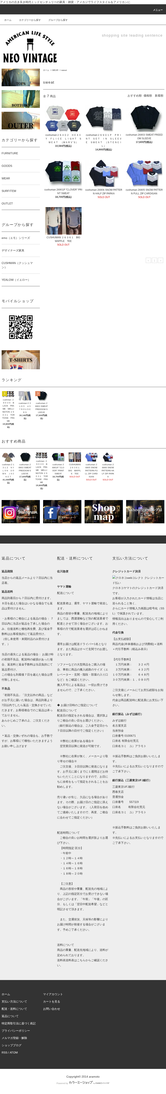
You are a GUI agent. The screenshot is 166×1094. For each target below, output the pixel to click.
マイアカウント (53, 994)
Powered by (62, 1083)
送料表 (61, 960)
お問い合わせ (51, 1008)
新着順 (159, 95)
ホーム (8, 20)
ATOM (14, 1052)
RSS (4, 1052)
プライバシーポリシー (16, 1030)
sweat (64, 70)
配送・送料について (14, 1008)
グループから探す (58, 20)
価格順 (148, 95)
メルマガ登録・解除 (14, 1038)
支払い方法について (14, 1001)
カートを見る (51, 1001)
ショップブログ (11, 1045)
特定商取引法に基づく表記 (19, 1023)
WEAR (55, 70)
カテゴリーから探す (30, 20)
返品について (10, 1016)
